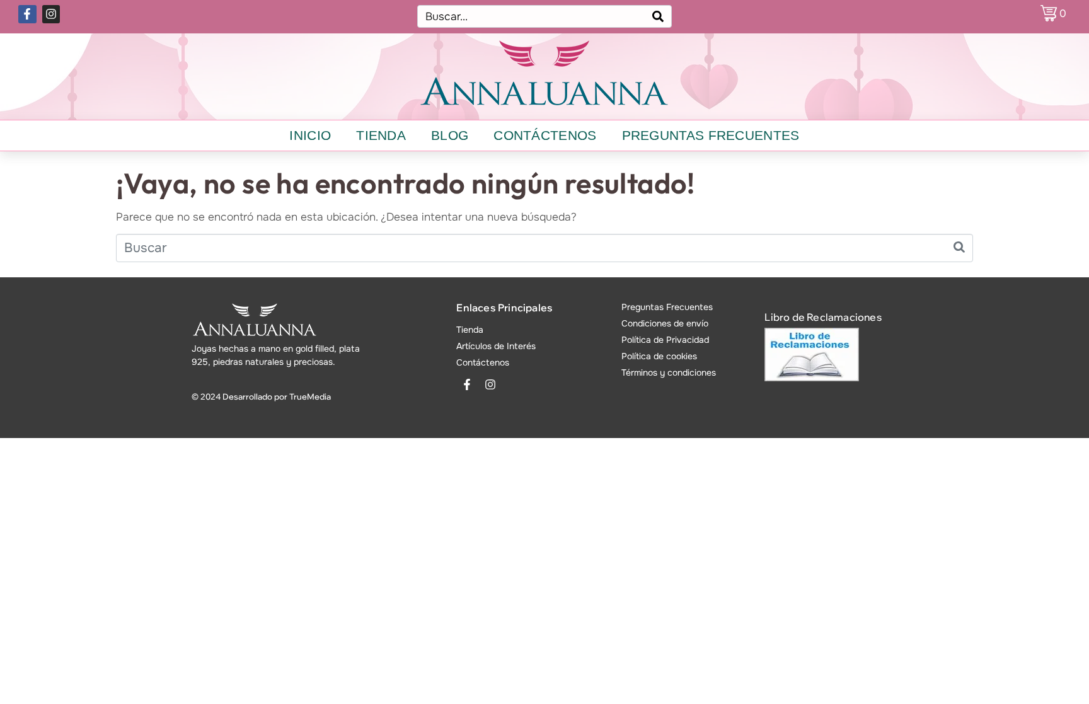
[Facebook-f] (27, 14)
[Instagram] (51, 14)
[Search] (658, 16)
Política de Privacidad (665, 339)
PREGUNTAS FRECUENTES (711, 135)
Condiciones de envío (664, 323)
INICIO (310, 135)
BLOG (449, 135)
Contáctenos (482, 362)
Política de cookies (659, 356)
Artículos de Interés (496, 346)
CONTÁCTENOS (544, 135)
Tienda (469, 329)
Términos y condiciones (668, 372)
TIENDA (381, 135)
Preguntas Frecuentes (667, 307)
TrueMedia (310, 396)
